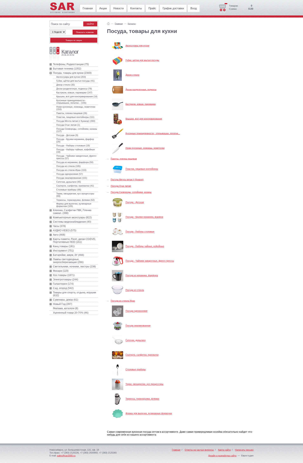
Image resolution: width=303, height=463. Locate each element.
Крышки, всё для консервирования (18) (76, 96)
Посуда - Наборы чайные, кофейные (145, 246)
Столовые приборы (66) (68, 189)
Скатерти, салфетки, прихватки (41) (75, 185)
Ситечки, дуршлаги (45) (68, 182)
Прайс (152, 8)
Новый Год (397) (62, 304)
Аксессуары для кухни (137, 45)
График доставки (173, 8)
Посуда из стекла (135, 290)
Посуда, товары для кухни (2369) (72, 73)
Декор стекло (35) (65, 84)
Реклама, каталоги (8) (65, 308)
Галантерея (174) (63, 283)
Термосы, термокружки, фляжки (142, 399)
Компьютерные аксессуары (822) (72, 217)
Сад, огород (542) (63, 288)
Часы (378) (59, 226)
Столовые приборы (136, 369)
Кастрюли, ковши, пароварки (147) (74, 92)
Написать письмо (244, 450)
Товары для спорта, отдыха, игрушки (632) (74, 294)
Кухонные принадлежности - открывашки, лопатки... (153, 133)
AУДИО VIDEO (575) (64, 230)
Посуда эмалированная (138, 325)
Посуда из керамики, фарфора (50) (74, 162)
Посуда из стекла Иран (123, 301)
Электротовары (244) (65, 279)
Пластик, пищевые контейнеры (142, 169)
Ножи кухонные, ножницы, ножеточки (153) (75, 108)
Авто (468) (59, 234)
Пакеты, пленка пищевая (124, 158)
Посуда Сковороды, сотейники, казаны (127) (76, 130)
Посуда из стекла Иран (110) (71, 170)
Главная (88, 8)
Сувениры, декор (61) (65, 299)
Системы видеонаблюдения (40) (72, 221)
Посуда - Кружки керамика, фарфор (144, 217)
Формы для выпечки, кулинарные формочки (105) (73, 204)
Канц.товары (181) (64, 246)
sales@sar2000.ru (66, 455)
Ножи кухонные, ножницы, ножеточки (145, 148)
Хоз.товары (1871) (64, 275)
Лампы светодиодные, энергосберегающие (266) (68, 261)
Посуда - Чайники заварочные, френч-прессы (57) (76, 157)
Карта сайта (224, 450)
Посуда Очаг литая (121, 186)
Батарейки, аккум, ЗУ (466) (68, 255)
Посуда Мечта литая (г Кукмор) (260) (75, 121)
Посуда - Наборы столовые (140, 231)
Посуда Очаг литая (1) (68, 125)
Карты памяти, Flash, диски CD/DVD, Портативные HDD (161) (74, 240)
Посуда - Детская (135, 202)
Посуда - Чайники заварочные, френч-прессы (150, 261)
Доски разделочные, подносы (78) (74, 88)
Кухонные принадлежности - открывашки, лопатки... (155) (71, 101)
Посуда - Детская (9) (67, 135)
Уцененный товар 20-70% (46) (70, 312)
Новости (118, 8)
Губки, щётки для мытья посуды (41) (75, 81)
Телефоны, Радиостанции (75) (71, 64)
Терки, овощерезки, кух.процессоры (144, 384)
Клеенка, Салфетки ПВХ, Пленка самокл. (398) (72, 212)
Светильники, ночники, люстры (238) (74, 266)
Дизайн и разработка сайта (222, 455)
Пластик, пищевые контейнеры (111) (75, 117)
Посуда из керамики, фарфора (142, 275)
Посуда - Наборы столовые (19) (73, 145)
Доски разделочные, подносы (141, 89)
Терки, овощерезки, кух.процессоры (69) (75, 194)
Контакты (136, 8)
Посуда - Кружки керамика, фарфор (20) (75, 140)
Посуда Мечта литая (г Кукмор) (127, 179)
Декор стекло (132, 75)
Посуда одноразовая (136, 311)
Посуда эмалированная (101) (71, 178)
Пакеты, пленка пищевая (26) (71, 113)
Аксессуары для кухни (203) (71, 77)
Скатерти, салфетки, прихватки (142, 355)
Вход (193, 8)
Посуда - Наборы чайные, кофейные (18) (75, 150)
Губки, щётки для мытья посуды (142, 60)
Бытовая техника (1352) (67, 68)
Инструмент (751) (63, 250)
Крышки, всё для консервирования (144, 119)
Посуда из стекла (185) (68, 166)
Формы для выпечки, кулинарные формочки (149, 413)
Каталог (132, 23)
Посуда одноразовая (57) (69, 174)
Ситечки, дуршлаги (136, 340)
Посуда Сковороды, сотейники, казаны (131, 192)
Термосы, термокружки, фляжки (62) (75, 200)
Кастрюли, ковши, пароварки (141, 104)
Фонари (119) (60, 270)
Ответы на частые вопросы (199, 450)
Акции (103, 8)
